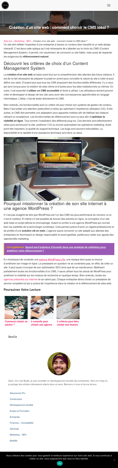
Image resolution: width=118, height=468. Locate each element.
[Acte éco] (6, 5)
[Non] (114, 459)
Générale (14, 428)
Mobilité (13, 440)
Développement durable (21, 404)
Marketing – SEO (18, 434)
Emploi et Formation (20, 410)
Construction (16, 399)
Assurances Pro (17, 393)
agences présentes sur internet (20, 279)
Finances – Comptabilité (21, 422)
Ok (59, 463)
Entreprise (15, 416)
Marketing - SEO (23, 41)
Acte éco (8, 41)
